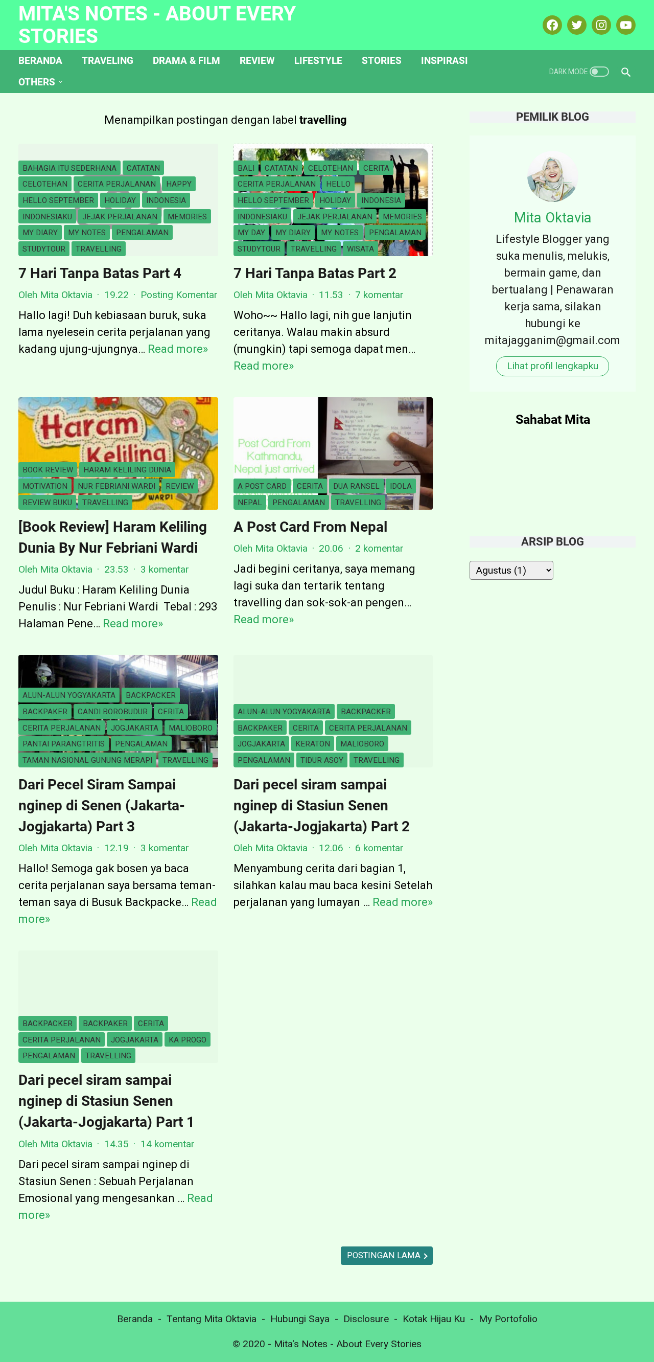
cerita (376, 168)
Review (257, 60)
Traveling (107, 60)
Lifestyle (318, 60)
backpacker (151, 695)
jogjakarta (134, 728)
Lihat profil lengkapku (552, 366)
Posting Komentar (179, 295)
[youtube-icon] (625, 25)
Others (36, 82)
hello (338, 184)
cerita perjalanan (117, 184)
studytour (43, 249)
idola (401, 486)
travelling (99, 249)
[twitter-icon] (576, 25)
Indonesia (166, 200)
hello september (58, 200)
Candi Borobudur (113, 711)
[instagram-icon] (600, 25)
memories (187, 216)
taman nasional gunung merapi (87, 760)
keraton (312, 743)
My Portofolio (508, 1319)
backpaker (44, 711)
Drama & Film (186, 60)
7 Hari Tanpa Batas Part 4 (99, 273)
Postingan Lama (385, 1255)
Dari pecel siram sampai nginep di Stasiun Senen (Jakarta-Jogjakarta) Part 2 (321, 805)
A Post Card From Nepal (310, 526)
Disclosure (366, 1319)
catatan (143, 168)
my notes (87, 232)
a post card (262, 486)
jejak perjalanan (119, 216)
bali (246, 168)
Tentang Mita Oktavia (211, 1319)
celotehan (44, 184)
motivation (44, 486)
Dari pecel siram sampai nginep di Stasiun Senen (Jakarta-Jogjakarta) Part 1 (106, 1101)
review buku (47, 502)
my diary (40, 232)
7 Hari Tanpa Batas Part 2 (314, 273)
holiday (120, 200)
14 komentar (168, 1144)
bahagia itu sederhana (69, 168)
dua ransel (356, 486)
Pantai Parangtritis (63, 743)
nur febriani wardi (116, 486)
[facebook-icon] (551, 25)
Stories (382, 60)
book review (47, 469)
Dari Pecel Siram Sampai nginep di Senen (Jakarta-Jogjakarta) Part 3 (101, 805)
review (180, 486)
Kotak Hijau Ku (434, 1319)
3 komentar (165, 569)
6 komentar (379, 848)
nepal (250, 502)
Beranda (40, 60)
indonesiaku (47, 216)
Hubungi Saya (300, 1319)
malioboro (191, 728)
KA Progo (187, 1040)
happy (179, 184)
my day (251, 232)
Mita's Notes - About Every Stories (157, 25)
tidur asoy (321, 760)
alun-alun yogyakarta (68, 695)
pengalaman (142, 232)
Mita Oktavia (553, 217)
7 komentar (379, 295)
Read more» (178, 349)
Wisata (360, 249)
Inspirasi (444, 60)
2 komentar (379, 548)
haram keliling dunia (127, 469)
